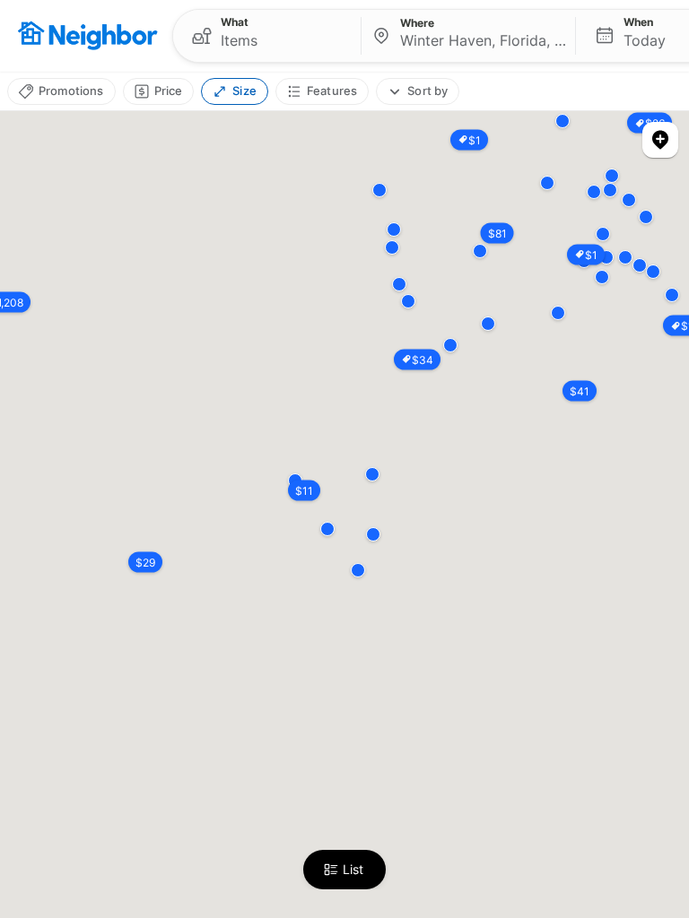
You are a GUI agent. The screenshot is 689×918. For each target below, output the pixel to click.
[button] (267, 36)
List (353, 869)
